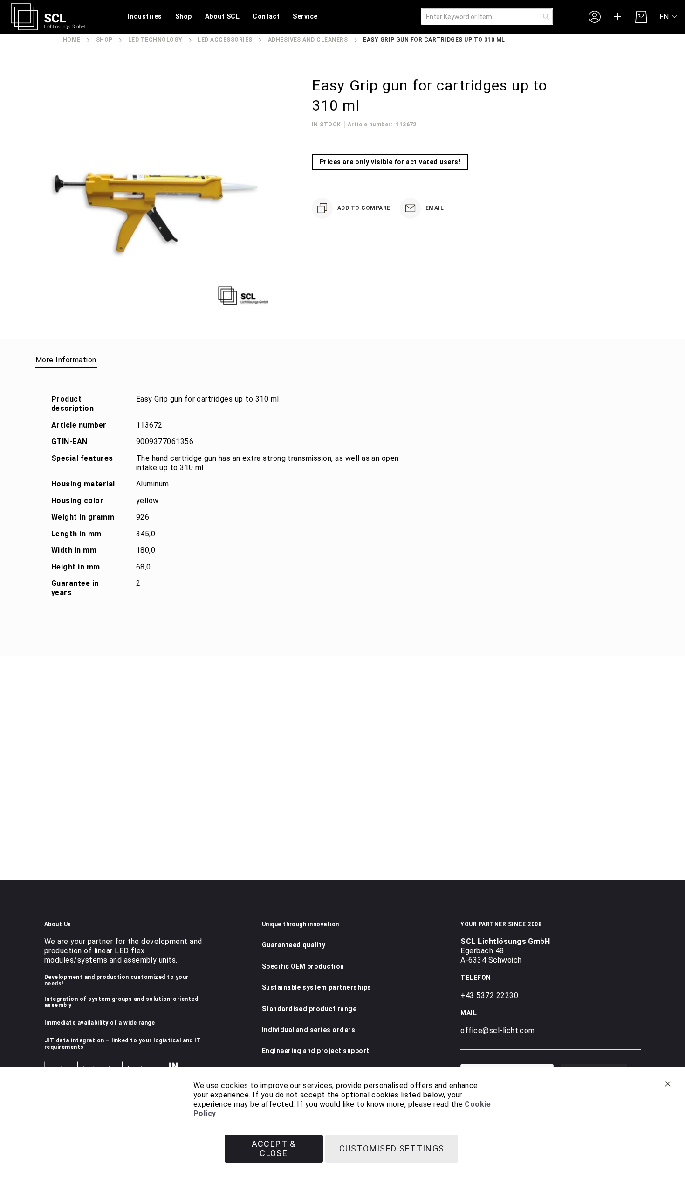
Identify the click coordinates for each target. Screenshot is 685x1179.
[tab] (66, 360)
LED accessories (225, 39)
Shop (104, 39)
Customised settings (392, 1148)
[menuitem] (145, 17)
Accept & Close (274, 1148)
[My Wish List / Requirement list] (618, 16)
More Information (65, 359)
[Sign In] (594, 16)
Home (72, 39)
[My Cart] (641, 16)
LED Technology (155, 39)
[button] (669, 17)
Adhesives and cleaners (308, 39)
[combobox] (487, 16)
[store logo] (48, 17)
